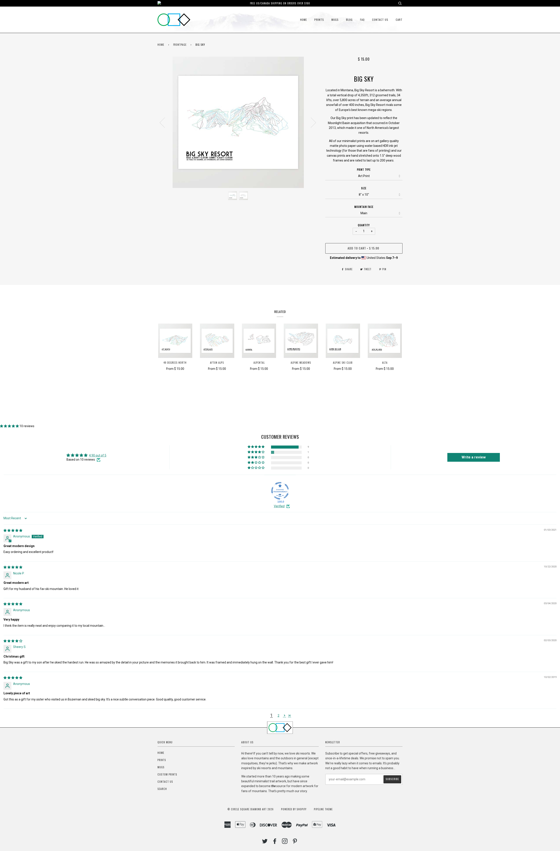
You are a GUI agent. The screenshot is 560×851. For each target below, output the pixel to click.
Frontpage (180, 44)
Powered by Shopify (293, 809)
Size (363, 188)
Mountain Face (363, 207)
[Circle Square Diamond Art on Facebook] (275, 842)
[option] (238, 122)
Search (162, 789)
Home (303, 20)
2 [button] (278, 715)
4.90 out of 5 (97, 455)
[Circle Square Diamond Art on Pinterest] (295, 842)
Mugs (335, 20)
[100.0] (280, 491)
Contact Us (380, 20)
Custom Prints (167, 774)
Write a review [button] (474, 457)
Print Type (364, 169)
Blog (349, 20)
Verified (279, 506)
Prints (319, 20)
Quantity (364, 225)
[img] (13, 530)
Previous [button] (165, 122)
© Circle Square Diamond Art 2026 (251, 809)
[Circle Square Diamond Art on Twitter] (265, 842)
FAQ (362, 20)
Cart (399, 20)
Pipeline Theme (323, 809)
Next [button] (311, 122)
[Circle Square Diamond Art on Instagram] (285, 842)
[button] (9, 426)
